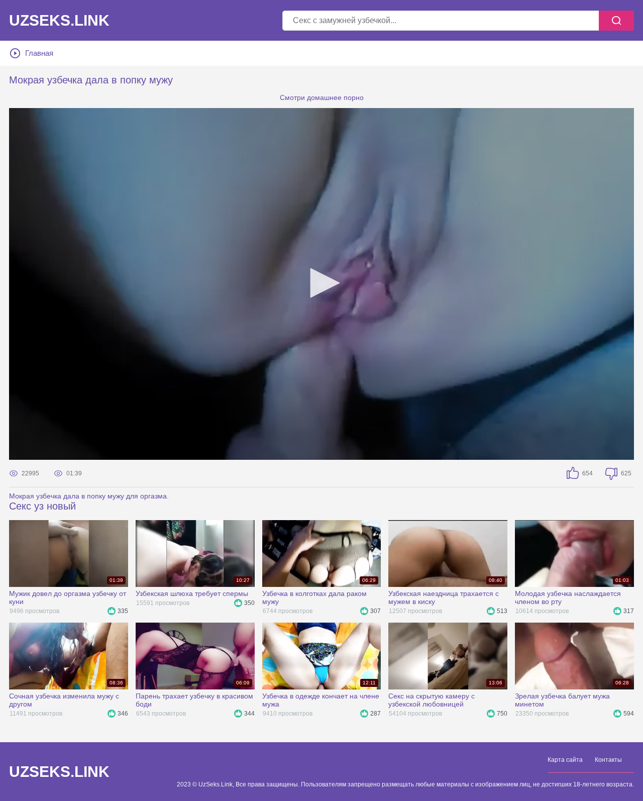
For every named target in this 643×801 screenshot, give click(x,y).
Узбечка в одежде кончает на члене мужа (320, 700)
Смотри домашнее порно (322, 97)
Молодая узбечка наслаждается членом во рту (568, 597)
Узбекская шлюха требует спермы (192, 593)
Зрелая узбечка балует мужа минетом (562, 700)
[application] (321, 284)
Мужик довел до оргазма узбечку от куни (67, 597)
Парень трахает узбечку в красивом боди (194, 700)
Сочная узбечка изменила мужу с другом (64, 700)
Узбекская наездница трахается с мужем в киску (443, 597)
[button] (321, 283)
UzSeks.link (59, 20)
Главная (39, 53)
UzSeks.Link (59, 771)
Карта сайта (565, 759)
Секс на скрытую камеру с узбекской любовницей (431, 700)
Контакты (608, 759)
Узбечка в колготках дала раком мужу (314, 597)
